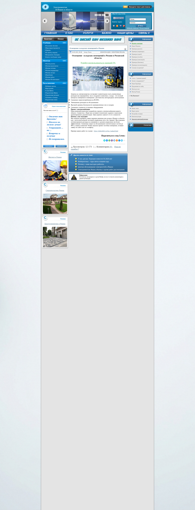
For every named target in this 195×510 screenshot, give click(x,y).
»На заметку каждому (51, 52)
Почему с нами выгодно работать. (91, 164)
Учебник (47, 43)
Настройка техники (137, 114)
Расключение (49, 83)
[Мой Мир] (119, 140)
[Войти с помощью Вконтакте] (114, 26)
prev (45, 21)
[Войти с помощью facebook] (121, 26)
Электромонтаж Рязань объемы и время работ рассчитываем (101, 170)
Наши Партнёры (136, 83)
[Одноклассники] (117, 140)
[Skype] (122, 140)
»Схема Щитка (49, 90)
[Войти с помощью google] (124, 26)
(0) (111, 147)
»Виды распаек (49, 88)
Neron (89, 52)
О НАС (69, 33)
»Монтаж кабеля (49, 77)
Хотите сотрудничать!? (138, 81)
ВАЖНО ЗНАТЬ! (106, 33)
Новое (61, 39)
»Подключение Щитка (51, 93)
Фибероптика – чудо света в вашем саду (93, 161)
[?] (57, 110)
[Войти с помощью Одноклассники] (117, 26)
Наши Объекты (136, 46)
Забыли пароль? (133, 28)
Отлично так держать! (55, 117)
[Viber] (112, 140)
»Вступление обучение (51, 46)
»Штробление (49, 75)
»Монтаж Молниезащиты (52, 79)
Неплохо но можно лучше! (54, 123)
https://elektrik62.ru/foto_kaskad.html (106, 131)
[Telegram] (114, 140)
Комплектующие (136, 116)
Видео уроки (135, 111)
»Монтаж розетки (50, 64)
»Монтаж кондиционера (51, 70)
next (107, 21)
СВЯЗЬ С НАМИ (144, 33)
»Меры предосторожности (52, 48)
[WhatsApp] (109, 140)
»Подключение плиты (51, 100)
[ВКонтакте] (107, 140)
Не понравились (56, 139)
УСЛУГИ (88, 33)
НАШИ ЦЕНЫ (125, 33)
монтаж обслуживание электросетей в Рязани (95, 167)
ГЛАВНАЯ (50, 33)
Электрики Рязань (118, 52)
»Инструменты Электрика (52, 55)
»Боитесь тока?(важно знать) (53, 57)
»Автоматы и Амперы (51, 97)
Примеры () (137, 49)
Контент (48, 39)
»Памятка (48, 50)
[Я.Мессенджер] (104, 140)
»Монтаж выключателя (51, 66)
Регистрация (144, 28)
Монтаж (46, 61)
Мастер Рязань (136, 92)
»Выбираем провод (50, 86)
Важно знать (135, 108)
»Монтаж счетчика (50, 68)
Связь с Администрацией (139, 78)
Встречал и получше (53, 134)
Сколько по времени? (138, 68)
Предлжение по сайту (138, 86)
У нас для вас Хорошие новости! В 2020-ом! (95, 159)
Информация (105, 52)
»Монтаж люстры (50, 73)
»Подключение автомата (52, 95)
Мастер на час (136, 89)
